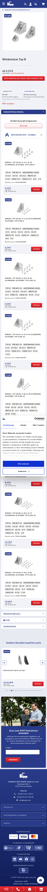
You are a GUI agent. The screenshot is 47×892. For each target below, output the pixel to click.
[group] (23, 668)
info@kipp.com (25, 800)
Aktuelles (8, 807)
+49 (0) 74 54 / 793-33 (24, 797)
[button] (5, 690)
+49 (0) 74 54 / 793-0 (25, 794)
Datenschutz (18, 884)
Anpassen (22, 471)
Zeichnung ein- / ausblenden (26, 135)
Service (7, 823)
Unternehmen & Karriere (15, 815)
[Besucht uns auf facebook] (26, 859)
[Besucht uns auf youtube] (20, 859)
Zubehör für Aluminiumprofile (17, 10)
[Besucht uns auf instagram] (32, 859)
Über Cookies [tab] (38, 425)
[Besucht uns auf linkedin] (14, 859)
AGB (25, 881)
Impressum (19, 881)
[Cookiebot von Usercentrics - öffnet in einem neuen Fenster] (34, 418)
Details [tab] (23, 425)
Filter (24, 126)
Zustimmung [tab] (8, 425)
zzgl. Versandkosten (17, 73)
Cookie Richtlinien (31, 884)
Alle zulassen (23, 464)
